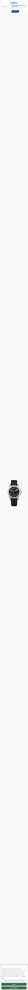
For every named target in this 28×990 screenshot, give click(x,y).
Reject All (14, 984)
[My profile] (26, 2)
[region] (14, 977)
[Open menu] (1, 2)
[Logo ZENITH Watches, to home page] (14, 2)
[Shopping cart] (24, 2)
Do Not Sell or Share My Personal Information (14, 980)
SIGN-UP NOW (15, 11)
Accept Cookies (14, 987)
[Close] (26, 966)
